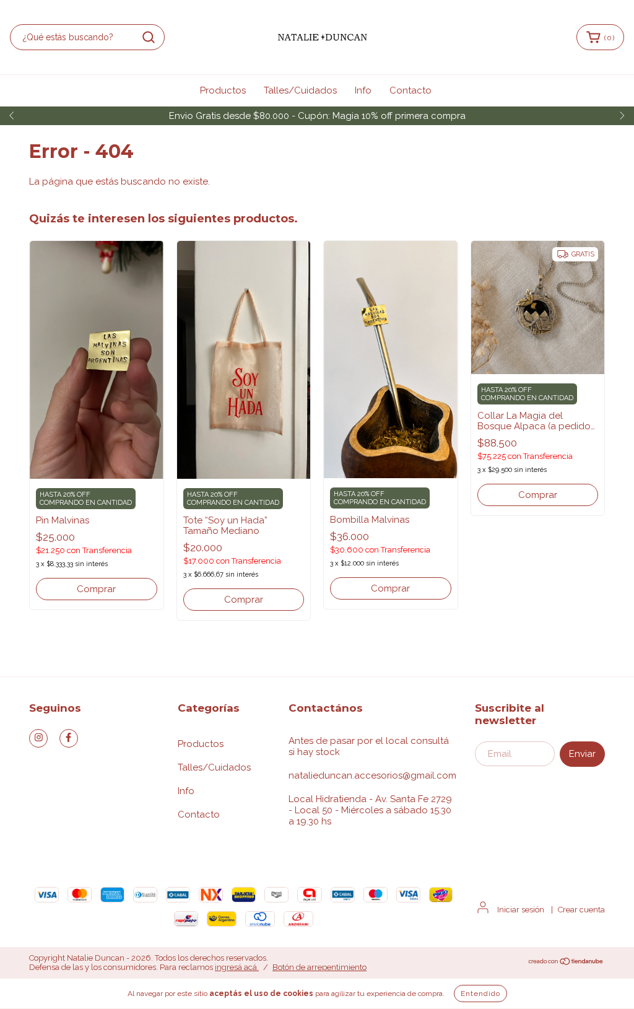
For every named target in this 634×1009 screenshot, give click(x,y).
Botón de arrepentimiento (319, 967)
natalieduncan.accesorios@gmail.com (372, 775)
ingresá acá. (237, 967)
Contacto (410, 90)
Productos (223, 90)
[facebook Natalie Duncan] (68, 738)
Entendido (480, 993)
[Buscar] (148, 37)
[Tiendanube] (566, 963)
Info (363, 90)
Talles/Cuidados (300, 90)
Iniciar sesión (520, 909)
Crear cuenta (581, 909)
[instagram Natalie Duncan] (38, 738)
